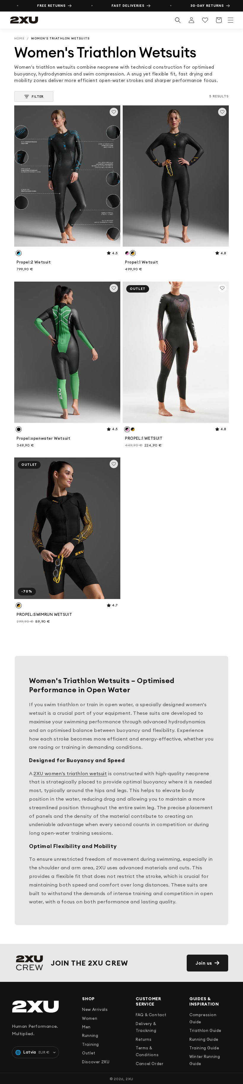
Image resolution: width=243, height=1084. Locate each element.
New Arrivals (95, 1009)
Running (90, 1035)
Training (90, 1044)
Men (86, 1026)
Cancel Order (149, 1063)
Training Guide (204, 1048)
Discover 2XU (95, 1061)
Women (89, 1018)
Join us (204, 963)
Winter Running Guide (204, 1060)
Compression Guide (203, 1018)
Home (19, 38)
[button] (230, 20)
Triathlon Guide (205, 1030)
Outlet (88, 1053)
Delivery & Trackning (146, 1027)
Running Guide (203, 1039)
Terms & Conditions (147, 1051)
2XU (129, 1079)
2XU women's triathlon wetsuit (70, 773)
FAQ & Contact (151, 1014)
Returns (143, 1039)
